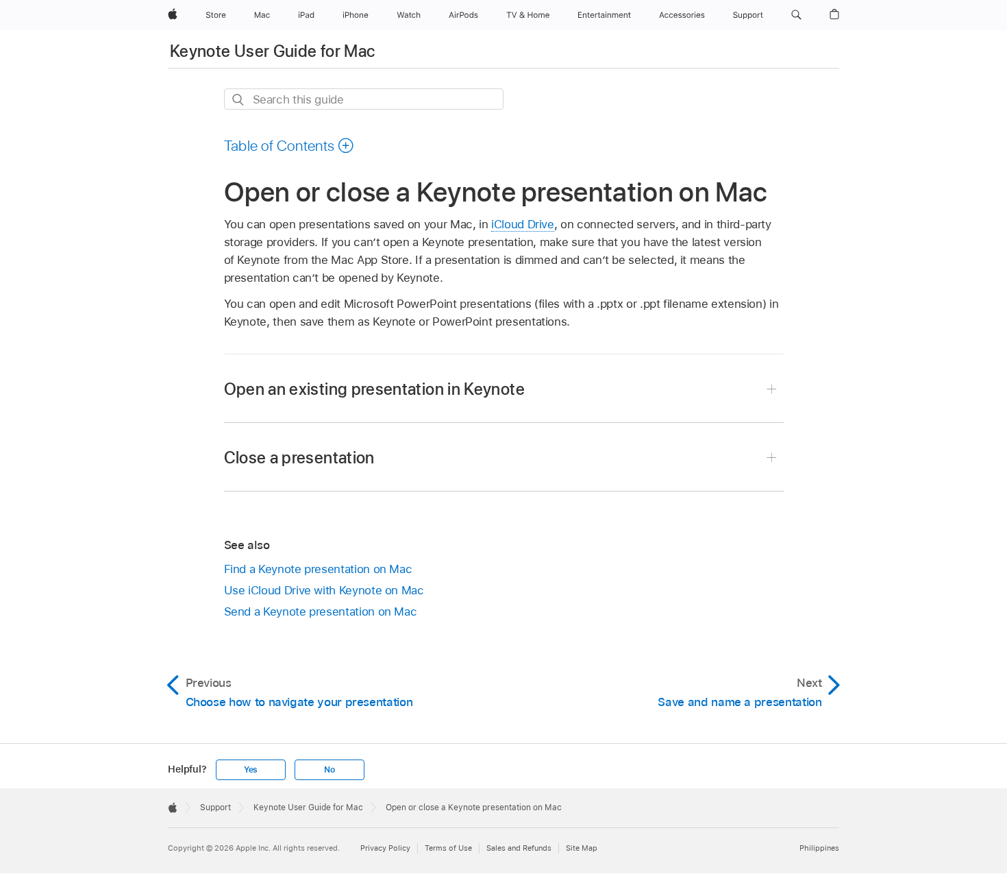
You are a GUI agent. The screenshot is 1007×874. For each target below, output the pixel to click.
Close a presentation (299, 458)
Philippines (819, 848)
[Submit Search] (239, 100)
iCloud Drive (522, 224)
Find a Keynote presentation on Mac (318, 569)
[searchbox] (363, 99)
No (329, 770)
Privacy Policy (385, 848)
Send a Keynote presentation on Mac (320, 611)
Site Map (581, 848)
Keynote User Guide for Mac (272, 51)
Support (215, 807)
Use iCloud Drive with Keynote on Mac (324, 590)
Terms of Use (448, 848)
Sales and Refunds (518, 848)
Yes (251, 770)
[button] (796, 15)
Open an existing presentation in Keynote (374, 389)
